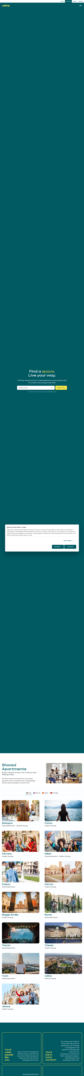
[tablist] (42, 793)
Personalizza (57, 546)
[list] (42, 905)
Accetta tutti (70, 546)
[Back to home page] (6, 5)
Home (62, 1)
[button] (21, 1048)
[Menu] (80, 5)
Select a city (23, 388)
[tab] (28, 793)
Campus (80, 1)
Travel (74, 1)
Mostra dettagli (67, 540)
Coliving (68, 1)
